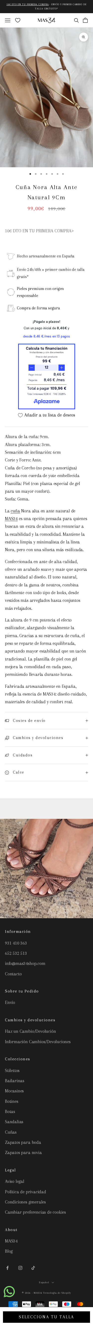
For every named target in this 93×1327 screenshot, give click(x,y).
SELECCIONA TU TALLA (46, 1316)
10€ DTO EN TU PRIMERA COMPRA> (39, 230)
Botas (10, 1111)
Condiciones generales (25, 1202)
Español (44, 1282)
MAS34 (11, 518)
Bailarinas (14, 1080)
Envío (10, 1002)
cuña (15, 510)
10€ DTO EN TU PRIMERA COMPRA (27, 4)
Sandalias (14, 1121)
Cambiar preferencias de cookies (35, 1212)
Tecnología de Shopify (57, 1292)
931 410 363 (16, 943)
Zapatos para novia (23, 1152)
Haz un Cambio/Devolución (30, 1031)
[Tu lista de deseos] (17, 20)
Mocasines (14, 1090)
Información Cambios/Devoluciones (38, 1041)
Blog (9, 1251)
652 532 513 (16, 953)
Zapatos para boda (23, 1142)
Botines (11, 1101)
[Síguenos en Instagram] (20, 1267)
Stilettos (12, 1070)
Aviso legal (14, 1181)
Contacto (13, 973)
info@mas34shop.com (25, 963)
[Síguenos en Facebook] (7, 1267)
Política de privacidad (25, 1191)
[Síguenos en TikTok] (33, 1267)
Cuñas (11, 1132)
